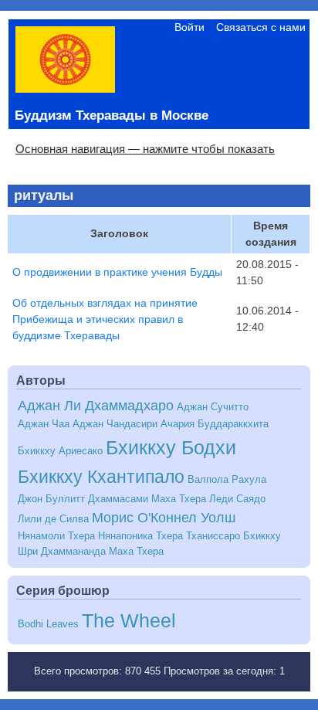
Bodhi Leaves (48, 624)
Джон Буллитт (51, 499)
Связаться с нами (261, 27)
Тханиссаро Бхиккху (233, 536)
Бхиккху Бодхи (171, 447)
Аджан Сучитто (213, 407)
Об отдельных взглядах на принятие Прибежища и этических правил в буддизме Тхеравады (105, 319)
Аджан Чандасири (115, 424)
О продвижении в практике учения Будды (117, 272)
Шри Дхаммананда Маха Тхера (91, 551)
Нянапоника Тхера (140, 536)
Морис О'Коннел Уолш (163, 517)
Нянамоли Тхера (56, 536)
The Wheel (129, 620)
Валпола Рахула (227, 479)
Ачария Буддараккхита (215, 424)
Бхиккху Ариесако (60, 451)
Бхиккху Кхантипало (101, 477)
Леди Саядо (237, 499)
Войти (189, 27)
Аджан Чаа (43, 424)
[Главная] (65, 89)
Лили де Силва (53, 519)
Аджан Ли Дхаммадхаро (96, 405)
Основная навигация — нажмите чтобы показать (145, 148)
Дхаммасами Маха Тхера (147, 499)
